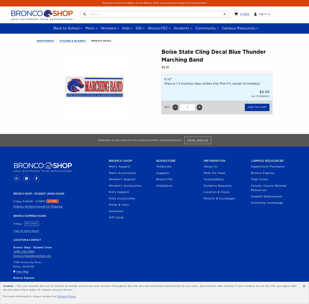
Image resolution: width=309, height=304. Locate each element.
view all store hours (26, 231)
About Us (211, 166)
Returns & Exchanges (219, 198)
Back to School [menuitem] (66, 28)
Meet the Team (214, 173)
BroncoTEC (164, 179)
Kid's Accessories (122, 198)
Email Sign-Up (199, 140)
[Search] (84, 14)
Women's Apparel (122, 179)
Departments (45, 41)
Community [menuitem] (205, 28)
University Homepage (267, 203)
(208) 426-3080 (24, 251)
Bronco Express (263, 173)
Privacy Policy (66, 296)
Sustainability (214, 179)
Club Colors (259, 179)
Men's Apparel (119, 166)
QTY (167, 107)
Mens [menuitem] (90, 28)
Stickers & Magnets (73, 41)
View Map (22, 272)
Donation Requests (218, 186)
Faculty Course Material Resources (268, 188)
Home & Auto (119, 205)
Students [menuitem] (181, 28)
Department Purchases (268, 166)
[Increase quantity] (199, 107)
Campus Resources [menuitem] (238, 28)
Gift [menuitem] (139, 28)
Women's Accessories (125, 186)
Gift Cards (116, 217)
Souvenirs (116, 211)
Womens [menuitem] (108, 28)
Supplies (162, 173)
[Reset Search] (225, 14)
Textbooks (164, 166)
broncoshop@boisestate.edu (32, 256)
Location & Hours (217, 192)
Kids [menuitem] (126, 28)
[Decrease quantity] (175, 107)
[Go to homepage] (42, 14)
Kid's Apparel (119, 192)
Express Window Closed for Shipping (37, 206)
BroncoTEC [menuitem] (158, 28)
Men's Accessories (122, 173)
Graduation (164, 186)
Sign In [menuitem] (263, 14)
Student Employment (266, 196)
